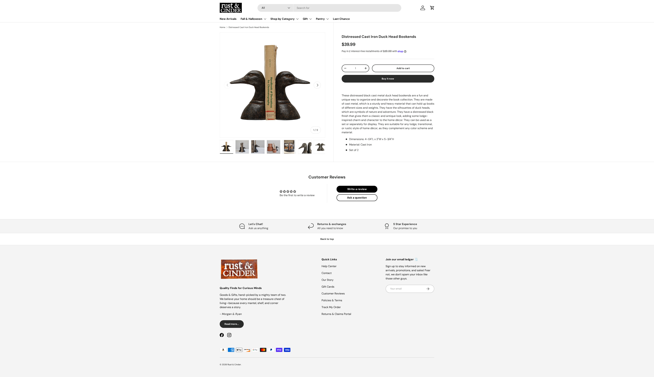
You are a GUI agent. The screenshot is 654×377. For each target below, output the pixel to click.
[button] (432, 8)
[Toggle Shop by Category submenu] (297, 19)
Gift (305, 19)
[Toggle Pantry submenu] (327, 19)
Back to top (327, 239)
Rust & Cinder (234, 364)
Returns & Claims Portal (336, 314)
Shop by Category (282, 19)
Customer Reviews (333, 293)
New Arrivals (228, 19)
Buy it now (388, 78)
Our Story (327, 280)
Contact (327, 273)
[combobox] (329, 8)
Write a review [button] (357, 189)
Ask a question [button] (357, 197)
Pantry (320, 19)
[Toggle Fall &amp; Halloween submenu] (265, 19)
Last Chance (341, 19)
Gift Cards (328, 286)
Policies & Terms (332, 300)
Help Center (329, 266)
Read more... (231, 323)
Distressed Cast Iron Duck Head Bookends (249, 27)
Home (222, 27)
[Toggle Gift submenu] (310, 19)
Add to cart (403, 68)
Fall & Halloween (251, 19)
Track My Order (331, 307)
